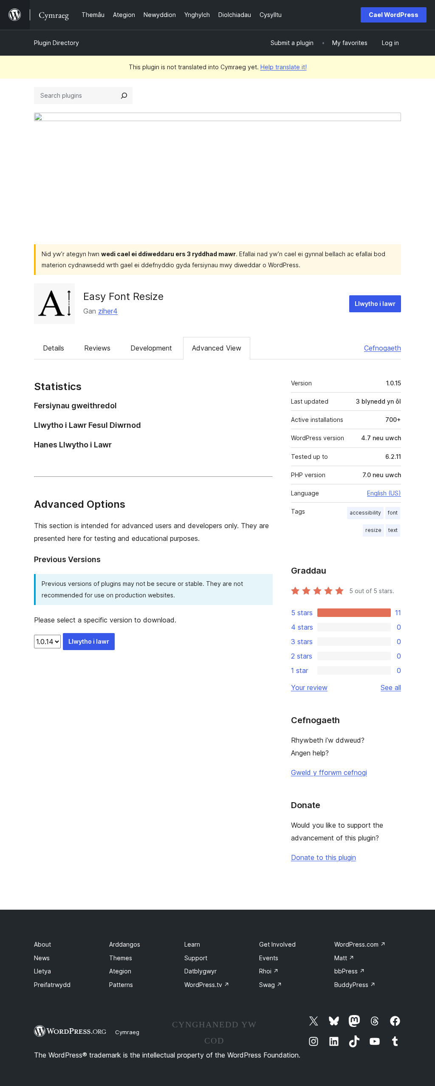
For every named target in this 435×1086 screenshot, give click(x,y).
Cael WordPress (393, 14)
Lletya (42, 971)
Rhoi (269, 971)
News (42, 958)
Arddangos (124, 944)
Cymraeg (127, 1032)
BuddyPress (355, 984)
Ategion (120, 971)
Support (195, 958)
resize (373, 530)
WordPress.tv (206, 984)
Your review (309, 687)
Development (151, 348)
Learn (192, 944)
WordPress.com (360, 944)
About (42, 944)
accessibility (365, 512)
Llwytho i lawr (375, 303)
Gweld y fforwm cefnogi (329, 772)
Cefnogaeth (382, 348)
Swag (270, 984)
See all (391, 687)
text (393, 530)
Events (268, 958)
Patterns (121, 984)
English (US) (384, 493)
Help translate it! (283, 67)
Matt (344, 958)
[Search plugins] (124, 95)
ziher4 (108, 311)
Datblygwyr (200, 971)
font (393, 512)
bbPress (349, 971)
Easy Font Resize (123, 296)
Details (53, 348)
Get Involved (277, 944)
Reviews (97, 348)
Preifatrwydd (52, 984)
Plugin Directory (56, 42)
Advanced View (216, 348)
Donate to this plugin (323, 857)
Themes (120, 958)
